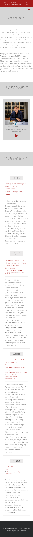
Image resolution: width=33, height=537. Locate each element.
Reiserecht (20, 193)
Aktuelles (22, 191)
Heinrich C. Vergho (11, 270)
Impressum (23, 530)
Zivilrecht (13, 273)
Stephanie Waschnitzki (12, 191)
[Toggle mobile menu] (29, 10)
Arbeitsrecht (14, 193)
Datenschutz (16, 532)
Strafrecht (7, 194)
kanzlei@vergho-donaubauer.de (16, 4)
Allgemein (7, 193)
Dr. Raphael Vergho (12, 375)
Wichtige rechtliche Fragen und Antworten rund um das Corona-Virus (16, 186)
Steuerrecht (21, 272)
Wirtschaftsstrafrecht (10, 378)
